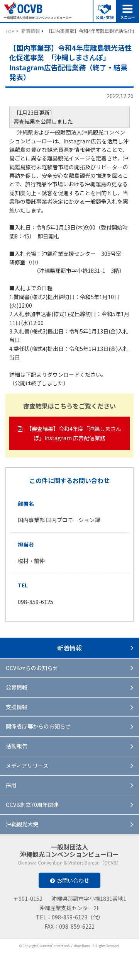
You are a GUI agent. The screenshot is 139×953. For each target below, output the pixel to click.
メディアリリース (27, 765)
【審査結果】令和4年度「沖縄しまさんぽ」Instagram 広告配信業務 (73, 433)
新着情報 (30, 30)
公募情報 (16, 687)
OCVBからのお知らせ (32, 668)
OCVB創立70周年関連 (32, 804)
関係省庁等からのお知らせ (38, 726)
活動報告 (16, 746)
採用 (11, 785)
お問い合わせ (73, 880)
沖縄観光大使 (22, 824)
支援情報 (16, 707)
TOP (10, 31)
